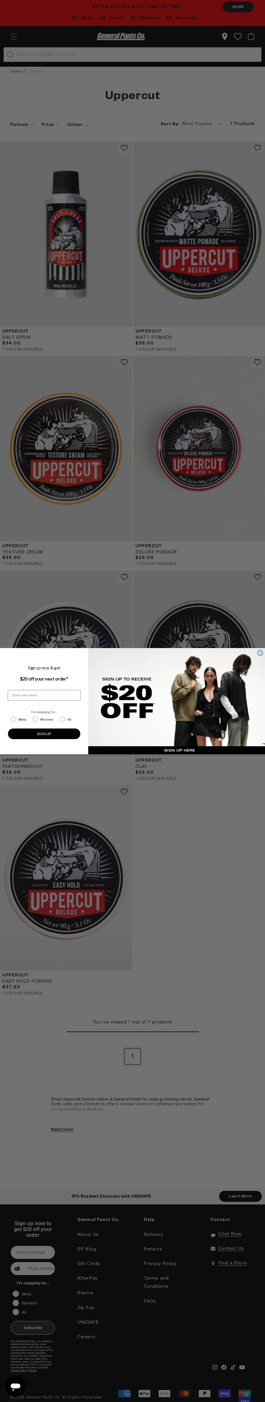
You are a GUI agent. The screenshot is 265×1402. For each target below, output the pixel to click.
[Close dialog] (260, 652)
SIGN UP (44, 733)
